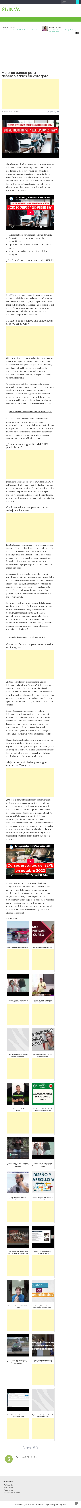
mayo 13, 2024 (7, 112)
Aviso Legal (8, 1490)
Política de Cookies (12, 1492)
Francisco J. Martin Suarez (28, 1457)
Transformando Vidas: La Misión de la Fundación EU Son (21, 30)
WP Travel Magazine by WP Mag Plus (51, 1504)
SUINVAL (12, 9)
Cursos (16, 112)
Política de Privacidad (8, 1486)
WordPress (29, 1504)
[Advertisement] (40, 52)
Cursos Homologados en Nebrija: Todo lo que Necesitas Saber (63, 31)
